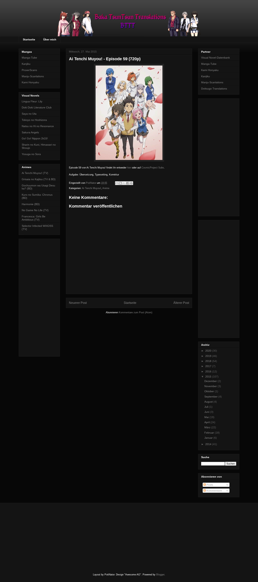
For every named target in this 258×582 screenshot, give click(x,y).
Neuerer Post (78, 302)
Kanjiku (26, 63)
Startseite (29, 39)
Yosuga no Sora (31, 154)
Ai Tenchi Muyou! (91, 188)
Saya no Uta (29, 113)
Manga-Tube (29, 57)
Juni (207, 411)
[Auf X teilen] (124, 183)
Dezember (211, 381)
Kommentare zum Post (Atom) (135, 312)
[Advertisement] (39, 297)
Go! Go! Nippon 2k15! (35, 138)
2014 (208, 444)
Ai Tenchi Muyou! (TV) (35, 172)
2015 (208, 376)
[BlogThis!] (120, 183)
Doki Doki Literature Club (37, 107)
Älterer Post (181, 302)
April (207, 422)
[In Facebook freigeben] (128, 183)
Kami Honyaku (30, 82)
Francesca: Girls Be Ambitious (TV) (33, 218)
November (211, 386)
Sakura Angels (30, 132)
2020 (208, 350)
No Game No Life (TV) (35, 210)
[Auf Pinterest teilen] (131, 183)
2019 (208, 355)
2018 (208, 361)
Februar (209, 432)
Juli (206, 406)
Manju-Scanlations (33, 76)
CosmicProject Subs (152, 167)
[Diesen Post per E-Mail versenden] (117, 183)
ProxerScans (29, 70)
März (207, 427)
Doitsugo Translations (214, 88)
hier (129, 167)
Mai (206, 417)
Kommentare (214, 490)
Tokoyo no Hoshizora (34, 119)
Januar (208, 437)
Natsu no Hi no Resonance (38, 126)
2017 (208, 366)
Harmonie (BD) (31, 204)
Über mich (49, 39)
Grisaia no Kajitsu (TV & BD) (39, 179)
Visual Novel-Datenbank (215, 57)
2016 (208, 371)
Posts (209, 484)
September (211, 396)
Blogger (160, 574)
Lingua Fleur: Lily (32, 101)
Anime (105, 188)
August (208, 401)
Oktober (209, 391)
